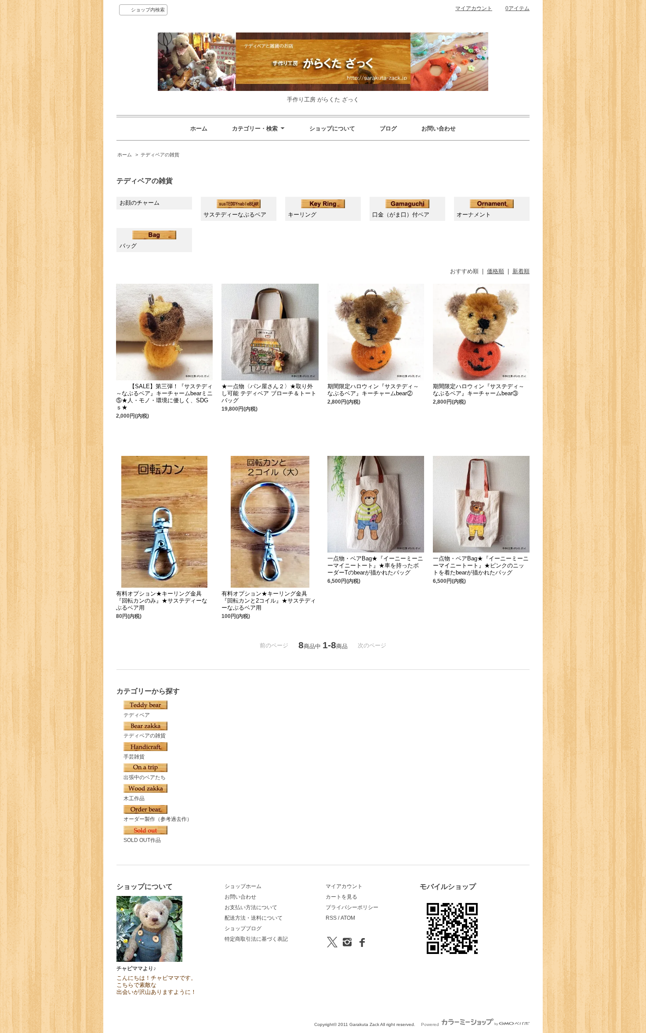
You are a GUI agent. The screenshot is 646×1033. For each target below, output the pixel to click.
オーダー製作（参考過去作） (157, 819)
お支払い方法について (251, 907)
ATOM (348, 918)
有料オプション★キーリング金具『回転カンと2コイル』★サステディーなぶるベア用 (268, 600)
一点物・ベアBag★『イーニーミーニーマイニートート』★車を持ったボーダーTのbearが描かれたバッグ (375, 565)
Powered (430, 1024)
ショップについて (332, 128)
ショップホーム (243, 886)
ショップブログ (243, 928)
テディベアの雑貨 (160, 154)
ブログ (388, 128)
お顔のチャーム (140, 202)
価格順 (495, 271)
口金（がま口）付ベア (400, 214)
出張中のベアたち (144, 777)
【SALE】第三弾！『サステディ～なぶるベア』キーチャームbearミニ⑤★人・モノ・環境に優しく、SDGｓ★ (164, 397)
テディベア (136, 715)
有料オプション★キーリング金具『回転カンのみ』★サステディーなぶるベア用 (161, 600)
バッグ (128, 245)
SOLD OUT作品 (142, 840)
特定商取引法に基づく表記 (256, 939)
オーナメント (474, 214)
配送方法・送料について (254, 918)
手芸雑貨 (134, 757)
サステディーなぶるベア (234, 214)
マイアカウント (473, 8)
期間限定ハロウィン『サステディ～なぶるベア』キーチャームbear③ (478, 390)
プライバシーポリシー (352, 907)
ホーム (198, 128)
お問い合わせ (438, 128)
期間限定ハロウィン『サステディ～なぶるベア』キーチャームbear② (373, 390)
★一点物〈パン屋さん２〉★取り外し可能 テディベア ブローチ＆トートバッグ (268, 393)
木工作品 (134, 798)
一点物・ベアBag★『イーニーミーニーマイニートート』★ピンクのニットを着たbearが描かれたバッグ (481, 565)
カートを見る (341, 897)
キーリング (302, 214)
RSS (331, 918)
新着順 (521, 271)
